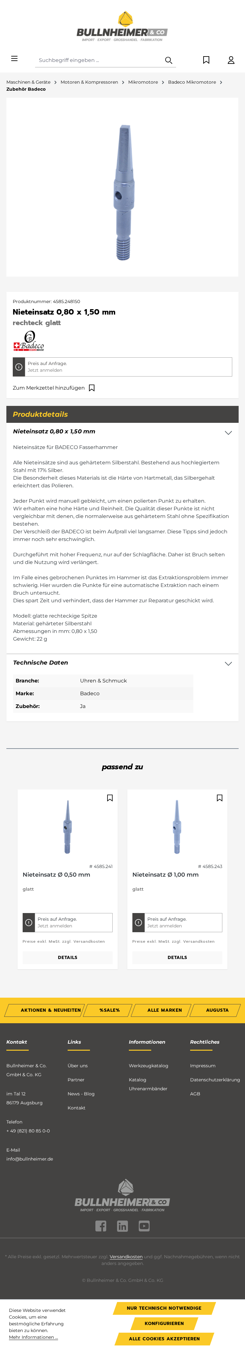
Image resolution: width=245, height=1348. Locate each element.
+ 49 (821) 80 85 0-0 (28, 1131)
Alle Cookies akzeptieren (164, 1339)
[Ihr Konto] (231, 60)
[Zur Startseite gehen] (122, 27)
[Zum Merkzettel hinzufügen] (109, 798)
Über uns (78, 1066)
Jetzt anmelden (45, 370)
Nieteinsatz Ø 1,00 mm (165, 874)
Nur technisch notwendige (164, 1308)
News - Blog (81, 1094)
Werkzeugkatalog (148, 1066)
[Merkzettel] (206, 60)
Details (68, 957)
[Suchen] (168, 60)
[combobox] (98, 60)
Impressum (203, 1066)
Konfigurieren (164, 1323)
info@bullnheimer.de (29, 1159)
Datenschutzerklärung (215, 1080)
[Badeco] (29, 341)
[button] (122, 663)
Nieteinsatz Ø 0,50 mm (56, 874)
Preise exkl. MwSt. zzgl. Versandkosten (64, 941)
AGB (195, 1094)
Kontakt (76, 1108)
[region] (122, 883)
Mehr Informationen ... (33, 1337)
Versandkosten (126, 1257)
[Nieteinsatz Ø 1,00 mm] (177, 826)
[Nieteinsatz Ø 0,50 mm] (68, 826)
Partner (76, 1080)
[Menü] (14, 59)
